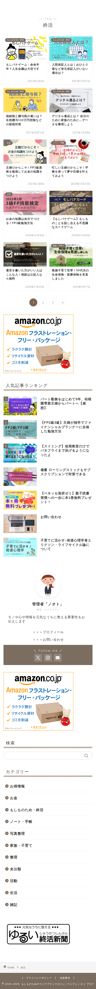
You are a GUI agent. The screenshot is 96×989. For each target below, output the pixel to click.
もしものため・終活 (27, 810)
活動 (13, 881)
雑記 (13, 905)
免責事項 (65, 978)
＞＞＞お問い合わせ (48, 639)
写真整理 (17, 833)
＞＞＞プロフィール (48, 632)
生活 (13, 893)
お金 (13, 798)
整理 (13, 857)
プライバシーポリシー (39, 978)
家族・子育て (21, 845)
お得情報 (17, 786)
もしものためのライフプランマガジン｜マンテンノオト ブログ (48, 6)
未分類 (15, 869)
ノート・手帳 (21, 822)
